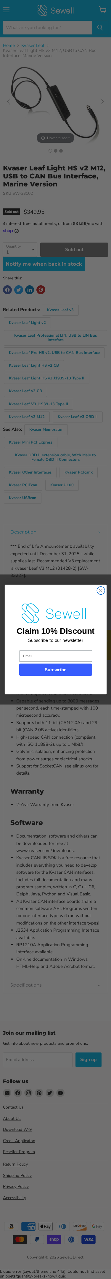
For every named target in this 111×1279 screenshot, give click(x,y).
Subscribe (55, 669)
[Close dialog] (101, 591)
